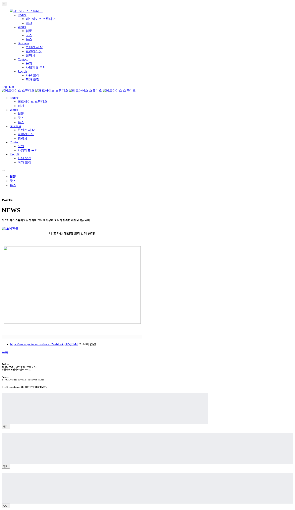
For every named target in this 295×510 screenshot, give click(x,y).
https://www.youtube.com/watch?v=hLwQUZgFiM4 (44, 344)
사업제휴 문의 (36, 67)
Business (23, 43)
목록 (5, 352)
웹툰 (29, 30)
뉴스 (29, 39)
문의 (29, 63)
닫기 (5, 426)
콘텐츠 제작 (34, 47)
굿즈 (29, 35)
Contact (22, 59)
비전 (29, 23)
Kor (11, 86)
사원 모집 (32, 75)
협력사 (30, 55)
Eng (5, 86)
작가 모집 (32, 79)
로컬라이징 (34, 51)
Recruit (22, 71)
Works (22, 27)
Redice (22, 15)
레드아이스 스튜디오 (40, 18)
